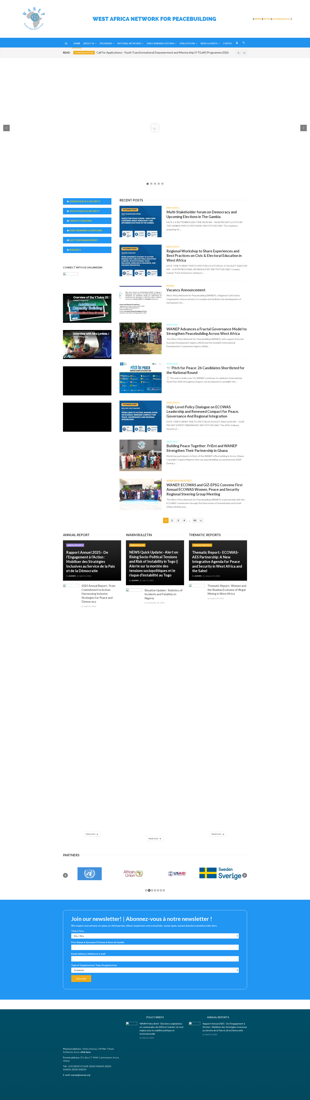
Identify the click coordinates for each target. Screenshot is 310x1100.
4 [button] (155, 890)
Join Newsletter (281, 18)
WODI (267, 18)
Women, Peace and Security (179, 480)
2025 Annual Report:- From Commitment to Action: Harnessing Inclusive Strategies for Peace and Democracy (98, 593)
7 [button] (164, 890)
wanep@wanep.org (80, 1075)
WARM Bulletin (137, 545)
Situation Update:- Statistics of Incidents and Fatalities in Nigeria (164, 594)
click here (85, 1052)
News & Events (209, 43)
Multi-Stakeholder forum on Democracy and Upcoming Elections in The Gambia (201, 214)
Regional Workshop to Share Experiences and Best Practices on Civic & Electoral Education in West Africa (204, 255)
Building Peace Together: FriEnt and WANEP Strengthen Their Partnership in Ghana (201, 448)
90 (194, 520)
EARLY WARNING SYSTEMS (160, 43)
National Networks (129, 43)
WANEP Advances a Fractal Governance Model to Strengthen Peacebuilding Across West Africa (206, 331)
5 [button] (158, 890)
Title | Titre (77, 931)
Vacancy (170, 285)
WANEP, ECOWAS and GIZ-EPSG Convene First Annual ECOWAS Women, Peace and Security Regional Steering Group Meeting (204, 489)
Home (77, 43)
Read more (153, 838)
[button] (65, 875)
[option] (90, 873)
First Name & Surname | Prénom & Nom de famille (97, 942)
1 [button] (146, 890)
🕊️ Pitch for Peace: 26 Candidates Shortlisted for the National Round (205, 370)
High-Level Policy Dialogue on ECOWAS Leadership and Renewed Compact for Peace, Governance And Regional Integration (202, 411)
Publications (187, 43)
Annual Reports (75, 545)
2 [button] (149, 890)
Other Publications (84, 53)
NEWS (258, 18)
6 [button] (161, 890)
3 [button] (152, 890)
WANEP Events (172, 208)
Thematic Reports (202, 545)
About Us (88, 43)
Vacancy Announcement (185, 290)
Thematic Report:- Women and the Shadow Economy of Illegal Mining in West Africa (226, 589)
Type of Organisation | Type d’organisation (94, 965)
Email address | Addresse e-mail (88, 953)
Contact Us (230, 43)
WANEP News (172, 324)
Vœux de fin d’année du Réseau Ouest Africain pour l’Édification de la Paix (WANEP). (149, 52)
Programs (106, 43)
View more (90, 834)
